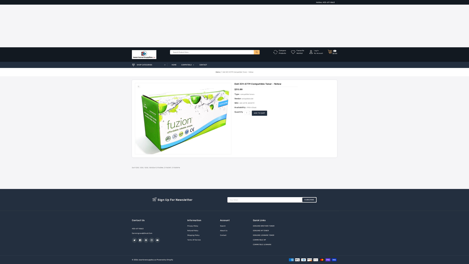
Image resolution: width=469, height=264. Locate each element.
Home (218, 72)
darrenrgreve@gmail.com (142, 233)
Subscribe (309, 200)
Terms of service (194, 240)
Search (223, 226)
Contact (223, 235)
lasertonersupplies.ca (147, 260)
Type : (237, 94)
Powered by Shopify (165, 260)
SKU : (237, 103)
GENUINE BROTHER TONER (264, 226)
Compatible (186, 65)
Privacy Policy (192, 226)
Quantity (238, 112)
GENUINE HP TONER (261, 230)
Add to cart (259, 113)
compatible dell (247, 99)
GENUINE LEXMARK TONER (263, 235)
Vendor (237, 99)
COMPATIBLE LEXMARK (262, 244)
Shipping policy (193, 235)
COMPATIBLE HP (259, 240)
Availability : (240, 107)
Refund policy (192, 230)
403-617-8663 (328, 2)
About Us (223, 230)
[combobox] (215, 52)
